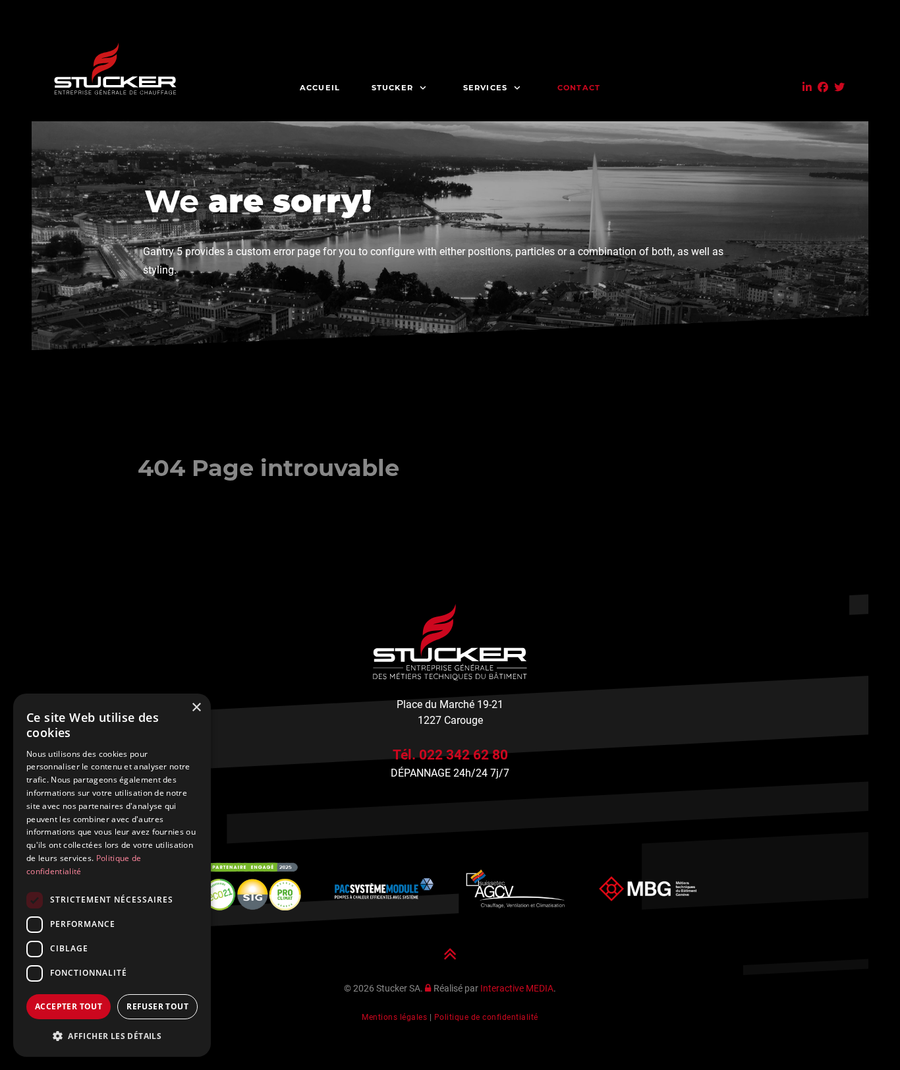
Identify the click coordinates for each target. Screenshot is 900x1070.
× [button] (196, 708)
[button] (112, 1036)
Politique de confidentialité (486, 1017)
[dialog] (112, 875)
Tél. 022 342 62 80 (450, 754)
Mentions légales (394, 1017)
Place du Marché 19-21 (450, 704)
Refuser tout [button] (157, 1006)
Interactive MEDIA (516, 988)
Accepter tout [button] (68, 1006)
